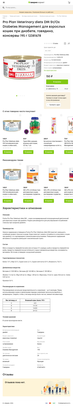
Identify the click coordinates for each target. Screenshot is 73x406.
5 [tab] (24, 96)
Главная (5, 16)
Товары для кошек (15, 16)
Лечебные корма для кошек (47, 16)
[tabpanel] (22, 67)
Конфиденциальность (64, 403)
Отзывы (55, 43)
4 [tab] (22, 96)
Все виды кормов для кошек (29, 16)
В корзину (7, 152)
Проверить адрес (54, 105)
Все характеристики (50, 70)
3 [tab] (20, 96)
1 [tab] (16, 96)
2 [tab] (18, 96)
